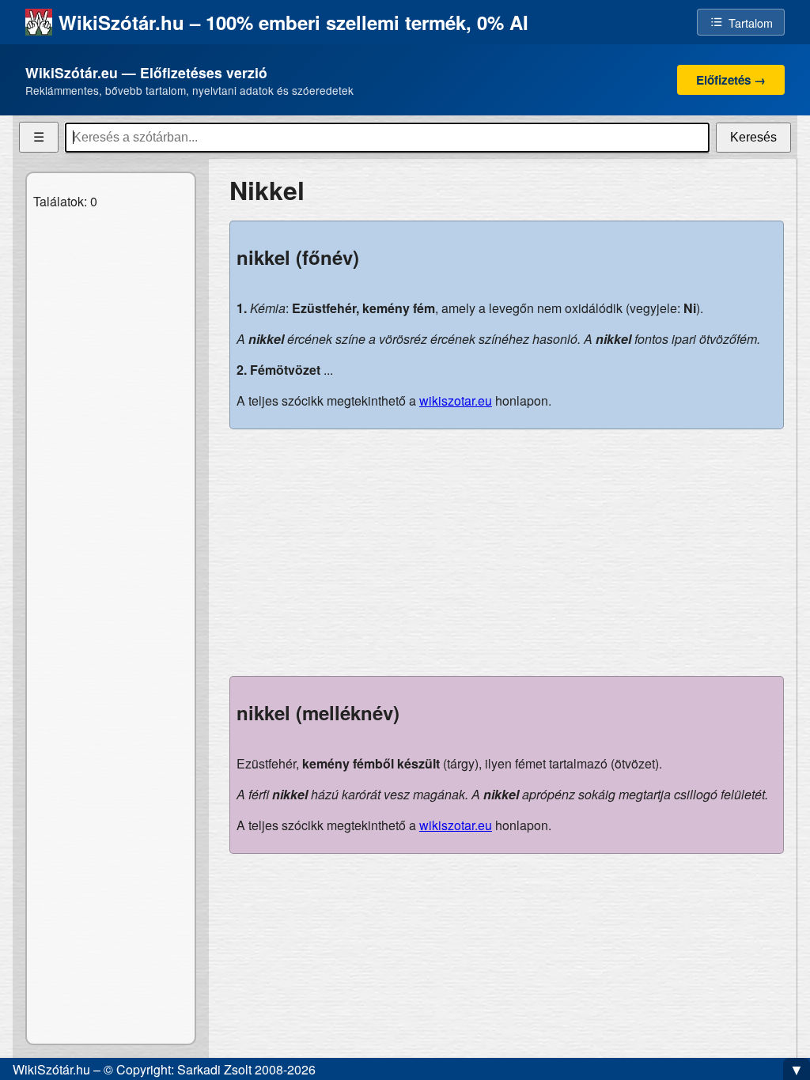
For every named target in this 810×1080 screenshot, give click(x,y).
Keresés (753, 137)
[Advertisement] (506, 552)
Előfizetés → (731, 80)
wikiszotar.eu (455, 400)
